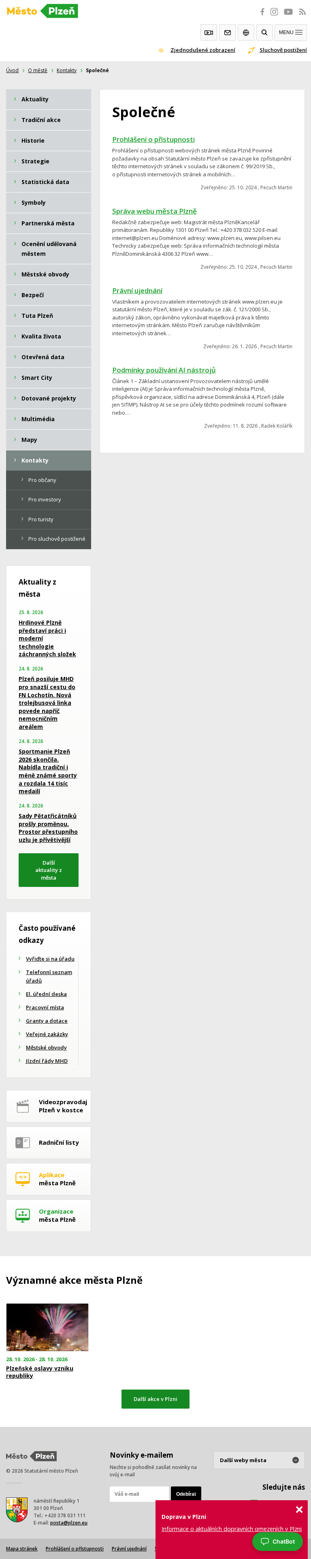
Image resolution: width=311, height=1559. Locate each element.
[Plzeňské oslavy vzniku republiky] (52, 1327)
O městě (37, 70)
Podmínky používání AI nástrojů (164, 370)
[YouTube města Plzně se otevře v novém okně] (288, 16)
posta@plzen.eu (68, 1522)
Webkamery (208, 32)
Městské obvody (46, 1047)
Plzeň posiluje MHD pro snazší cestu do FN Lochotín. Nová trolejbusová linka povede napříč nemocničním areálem (47, 702)
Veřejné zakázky (47, 1034)
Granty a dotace (47, 1020)
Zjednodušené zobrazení (202, 50)
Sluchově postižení (283, 50)
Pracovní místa (45, 1007)
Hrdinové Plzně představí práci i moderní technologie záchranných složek (47, 638)
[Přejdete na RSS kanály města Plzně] (302, 16)
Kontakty (227, 32)
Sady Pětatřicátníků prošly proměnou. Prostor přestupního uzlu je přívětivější (48, 828)
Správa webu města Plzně (154, 211)
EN (246, 32)
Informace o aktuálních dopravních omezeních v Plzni (232, 1529)
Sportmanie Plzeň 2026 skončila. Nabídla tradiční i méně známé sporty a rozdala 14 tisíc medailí (48, 771)
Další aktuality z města (48, 870)
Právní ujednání (137, 290)
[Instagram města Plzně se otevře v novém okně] (274, 16)
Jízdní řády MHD (47, 1060)
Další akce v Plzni (155, 1399)
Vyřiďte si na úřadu (50, 958)
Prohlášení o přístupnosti (153, 139)
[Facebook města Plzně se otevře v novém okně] (259, 16)
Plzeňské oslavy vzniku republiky (39, 1372)
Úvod (12, 70)
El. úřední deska (46, 994)
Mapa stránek (22, 1548)
